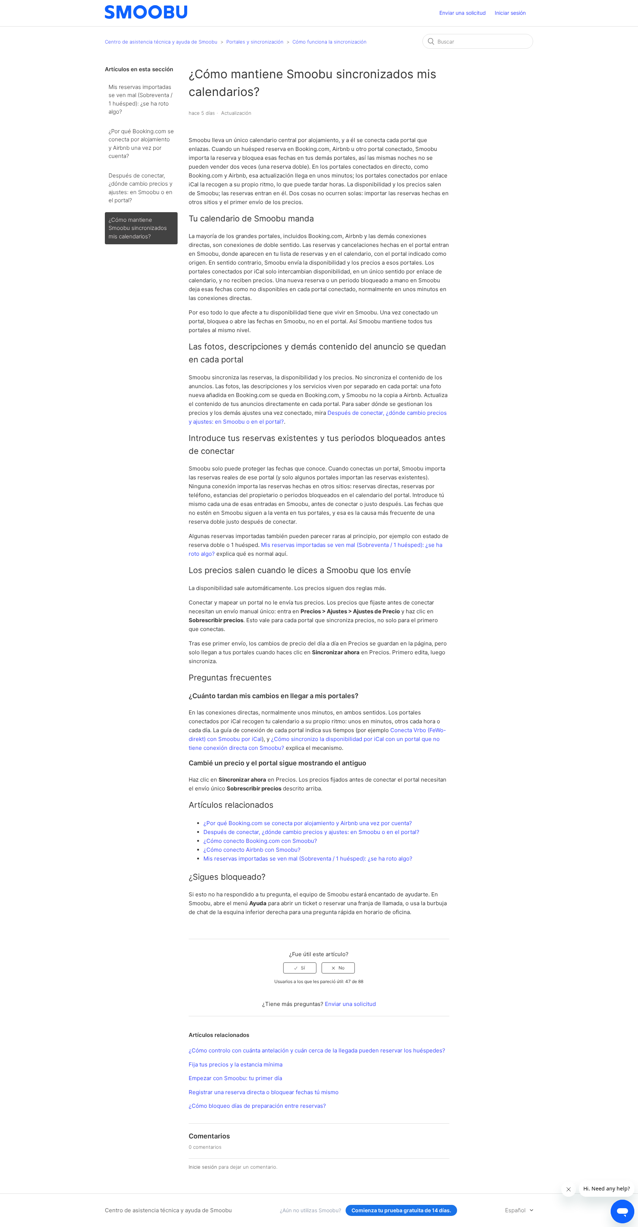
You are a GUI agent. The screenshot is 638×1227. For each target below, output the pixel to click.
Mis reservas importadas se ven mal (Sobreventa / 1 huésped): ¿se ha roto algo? (140, 99)
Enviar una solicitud (462, 13)
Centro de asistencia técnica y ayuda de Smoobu (161, 42)
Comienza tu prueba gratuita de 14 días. (401, 1210)
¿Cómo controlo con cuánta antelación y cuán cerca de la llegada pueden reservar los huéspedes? (317, 1050)
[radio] (299, 967)
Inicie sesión (203, 1167)
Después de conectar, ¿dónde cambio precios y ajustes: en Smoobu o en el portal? (140, 188)
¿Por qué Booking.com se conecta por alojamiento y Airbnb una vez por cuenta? (141, 144)
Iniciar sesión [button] (510, 13)
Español (516, 1210)
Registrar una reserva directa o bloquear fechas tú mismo (264, 1092)
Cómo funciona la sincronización (329, 42)
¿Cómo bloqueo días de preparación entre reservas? (257, 1105)
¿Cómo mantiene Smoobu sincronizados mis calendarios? (138, 228)
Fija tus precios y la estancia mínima (235, 1064)
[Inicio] (146, 16)
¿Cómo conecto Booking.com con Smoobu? (260, 840)
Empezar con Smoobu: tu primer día (235, 1078)
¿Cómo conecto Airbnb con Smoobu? (252, 849)
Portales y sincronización (255, 42)
